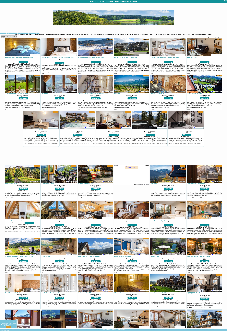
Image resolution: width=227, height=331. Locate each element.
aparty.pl (225, 0)
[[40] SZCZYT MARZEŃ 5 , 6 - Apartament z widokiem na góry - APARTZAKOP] (204, 283)
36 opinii (210, 100)
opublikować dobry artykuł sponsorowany (144, 184)
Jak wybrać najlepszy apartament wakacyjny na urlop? (131, 167)
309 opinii (102, 300)
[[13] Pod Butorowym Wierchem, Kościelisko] (41, 120)
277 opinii (62, 100)
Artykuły (37, 33)
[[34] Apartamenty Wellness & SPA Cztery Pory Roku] (204, 246)
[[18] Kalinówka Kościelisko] (22, 174)
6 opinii (49, 137)
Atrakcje (31, 33)
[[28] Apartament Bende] (204, 210)
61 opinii (172, 263)
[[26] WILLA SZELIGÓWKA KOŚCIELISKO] (131, 210)
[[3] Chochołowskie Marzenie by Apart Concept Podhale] (95, 47)
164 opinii (213, 263)
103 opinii (31, 100)
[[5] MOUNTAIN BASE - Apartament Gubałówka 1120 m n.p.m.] (168, 47)
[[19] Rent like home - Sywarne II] (59, 174)
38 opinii (104, 263)
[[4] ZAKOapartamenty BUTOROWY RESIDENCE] (131, 47)
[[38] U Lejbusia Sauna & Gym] (131, 283)
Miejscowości (15, 33)
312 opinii (65, 227)
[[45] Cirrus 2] (168, 319)
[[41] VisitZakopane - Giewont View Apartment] (22, 319)
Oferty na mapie (9, 33)
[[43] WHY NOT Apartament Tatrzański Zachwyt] (95, 319)
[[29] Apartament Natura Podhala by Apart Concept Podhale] (22, 246)
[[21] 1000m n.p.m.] (168, 174)
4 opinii (174, 100)
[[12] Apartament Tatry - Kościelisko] (204, 84)
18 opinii (33, 64)
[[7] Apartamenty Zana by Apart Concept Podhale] (22, 84)
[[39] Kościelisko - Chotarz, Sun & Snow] (168, 283)
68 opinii (175, 300)
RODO (12, 325)
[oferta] (67, 91)
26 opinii (209, 64)
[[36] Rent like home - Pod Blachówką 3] (59, 283)
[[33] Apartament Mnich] (168, 246)
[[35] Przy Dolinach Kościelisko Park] (22, 283)
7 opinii (105, 64)
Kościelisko (37, 39)
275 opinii (140, 64)
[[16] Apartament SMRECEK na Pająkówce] (149, 120)
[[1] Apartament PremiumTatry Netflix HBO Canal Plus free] (22, 47)
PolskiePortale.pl (6, 330)
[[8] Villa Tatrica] (59, 84)
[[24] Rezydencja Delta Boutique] (59, 210)
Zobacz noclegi (23, 62)
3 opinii (118, 137)
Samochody (25, 33)
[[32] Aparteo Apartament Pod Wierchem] (131, 246)
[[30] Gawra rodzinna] (59, 246)
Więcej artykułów (116, 165)
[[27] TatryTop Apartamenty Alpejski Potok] (168, 210)
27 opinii (29, 300)
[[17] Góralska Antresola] (186, 120)
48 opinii (157, 137)
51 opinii (106, 100)
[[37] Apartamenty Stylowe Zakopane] (95, 283)
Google (14, 321)
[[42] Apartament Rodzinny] (59, 319)
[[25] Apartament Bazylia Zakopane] (95, 210)
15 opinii (175, 227)
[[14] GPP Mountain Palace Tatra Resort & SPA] (77, 120)
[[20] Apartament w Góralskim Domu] (95, 174)
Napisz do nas (123, 329)
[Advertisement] (113, 156)
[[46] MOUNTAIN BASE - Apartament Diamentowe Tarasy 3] (204, 319)
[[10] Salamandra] (131, 84)
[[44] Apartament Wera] (131, 319)
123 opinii (139, 227)
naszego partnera (31, 71)
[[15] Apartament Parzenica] (113, 120)
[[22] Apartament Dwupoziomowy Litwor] (204, 174)
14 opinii (74, 65)
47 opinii (190, 137)
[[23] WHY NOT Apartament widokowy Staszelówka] (22, 210)
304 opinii (135, 100)
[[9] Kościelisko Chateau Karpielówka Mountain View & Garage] (95, 84)
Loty (20, 33)
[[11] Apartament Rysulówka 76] (168, 84)
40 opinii (139, 263)
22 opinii (33, 263)
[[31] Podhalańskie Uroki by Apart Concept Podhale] (95, 246)
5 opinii (137, 300)
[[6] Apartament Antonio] (204, 47)
